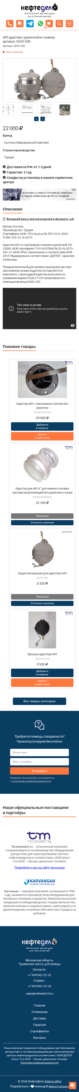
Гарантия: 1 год (19, 172)
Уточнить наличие (42, 522)
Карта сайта (53, 1081)
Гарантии (39, 1024)
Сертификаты (39, 1031)
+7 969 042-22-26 (39, 986)
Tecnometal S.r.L (22, 846)
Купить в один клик (42, 436)
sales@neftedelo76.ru (39, 993)
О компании (40, 1011)
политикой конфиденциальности (31, 781)
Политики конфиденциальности (40, 1062)
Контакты (39, 1037)
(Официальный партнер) (32, 142)
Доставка (39, 1018)
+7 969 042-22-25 (39, 975)
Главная (39, 1005)
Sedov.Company (59, 1086)
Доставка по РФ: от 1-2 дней (29, 167)
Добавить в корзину (42, 426)
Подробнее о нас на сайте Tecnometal (40, 867)
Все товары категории (39, 701)
